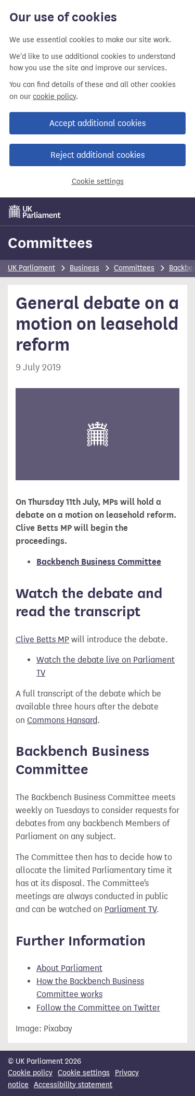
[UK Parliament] (35, 211)
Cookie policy (30, 1072)
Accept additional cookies (97, 123)
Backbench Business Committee (98, 562)
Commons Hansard (62, 720)
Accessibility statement (73, 1084)
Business (84, 268)
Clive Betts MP (42, 639)
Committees (50, 242)
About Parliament (69, 968)
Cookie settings (98, 181)
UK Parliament (31, 268)
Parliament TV (131, 909)
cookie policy (54, 96)
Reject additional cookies (97, 155)
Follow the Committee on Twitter (98, 1008)
